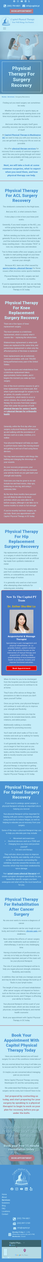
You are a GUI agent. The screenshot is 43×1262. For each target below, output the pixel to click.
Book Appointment (22, 668)
